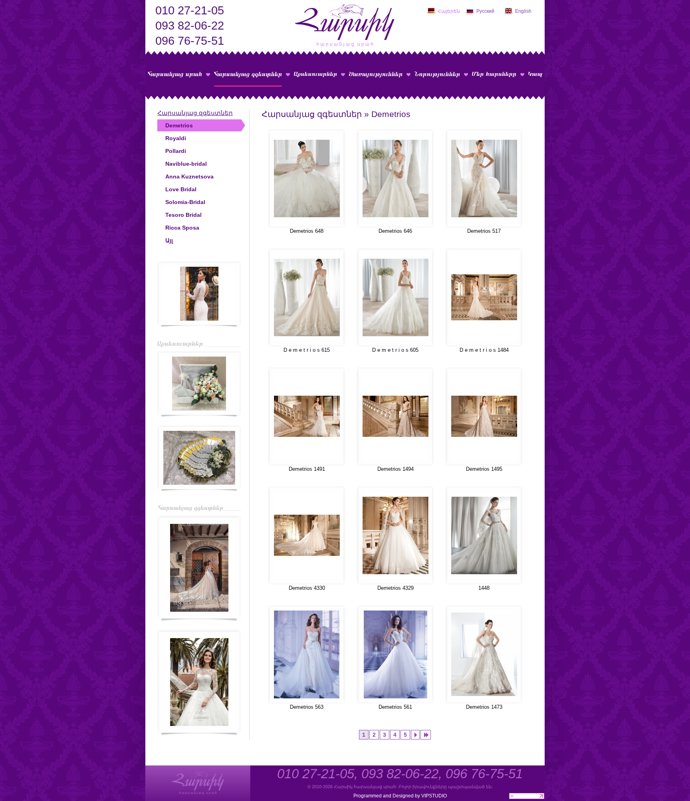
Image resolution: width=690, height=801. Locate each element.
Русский (485, 11)
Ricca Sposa (182, 227)
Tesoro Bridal (183, 215)
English (523, 11)
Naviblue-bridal (186, 164)
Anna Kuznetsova (189, 176)
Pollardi (175, 151)
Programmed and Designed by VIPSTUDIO (400, 796)
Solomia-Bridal (185, 202)
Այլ (169, 240)
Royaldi (175, 138)
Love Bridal (180, 189)
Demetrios (179, 125)
